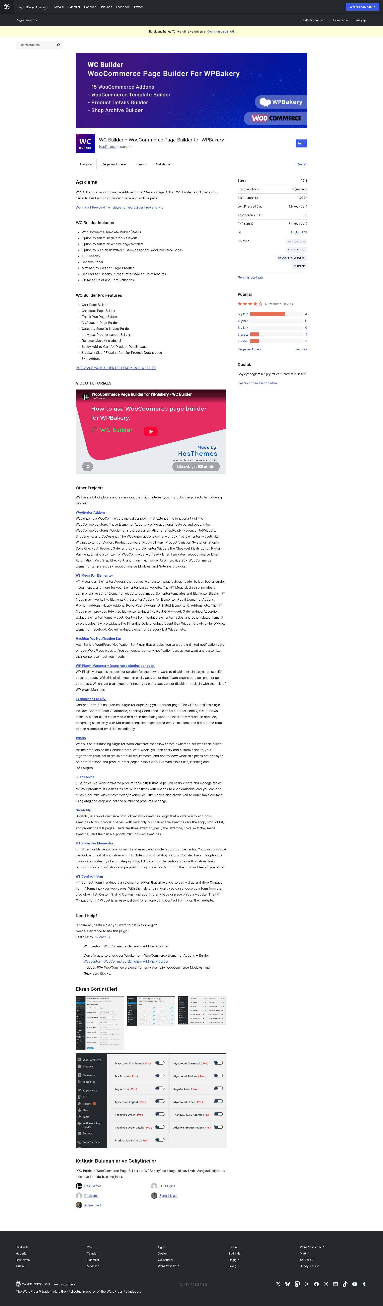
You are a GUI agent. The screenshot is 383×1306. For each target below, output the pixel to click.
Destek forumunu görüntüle (257, 383)
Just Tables (85, 777)
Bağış (234, 1260)
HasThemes (107, 147)
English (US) (299, 232)
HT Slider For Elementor (95, 843)
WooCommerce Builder (292, 257)
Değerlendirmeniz (250, 349)
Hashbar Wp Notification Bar (98, 639)
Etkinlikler (235, 1253)
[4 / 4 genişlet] (221, 1058)
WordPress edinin (362, 7)
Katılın (233, 1247)
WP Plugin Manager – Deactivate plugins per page (115, 666)
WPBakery (299, 265)
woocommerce (296, 249)
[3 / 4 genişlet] (221, 1001)
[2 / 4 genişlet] (170, 1001)
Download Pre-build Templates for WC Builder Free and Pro (120, 207)
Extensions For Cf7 (91, 699)
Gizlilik (20, 1266)
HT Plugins (167, 1186)
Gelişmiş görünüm (250, 277)
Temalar (92, 1253)
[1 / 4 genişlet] (118, 1001)
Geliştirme (163, 164)
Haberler (22, 1253)
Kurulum (141, 164)
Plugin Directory (26, 20)
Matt (304, 1253)
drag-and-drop (296, 241)
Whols (81, 738)
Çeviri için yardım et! (220, 31)
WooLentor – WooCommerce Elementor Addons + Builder (126, 961)
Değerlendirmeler (114, 164)
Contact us (102, 937)
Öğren (162, 1247)
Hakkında (22, 1247)
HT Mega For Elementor (94, 575)
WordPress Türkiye (65, 1284)
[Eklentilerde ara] (58, 45)
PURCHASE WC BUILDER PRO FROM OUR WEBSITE (116, 368)
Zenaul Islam (168, 1196)
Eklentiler (93, 1260)
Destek (302, 164)
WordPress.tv (168, 1266)
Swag (234, 1266)
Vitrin (90, 1247)
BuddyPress (309, 1266)
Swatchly (83, 810)
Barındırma (23, 1260)
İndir (301, 143)
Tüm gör (301, 349)
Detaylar (86, 164)
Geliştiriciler (165, 1260)
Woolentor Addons (91, 512)
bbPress (307, 1260)
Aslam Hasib (93, 1205)
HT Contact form (89, 876)
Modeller (93, 1266)
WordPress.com (312, 1247)
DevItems (91, 1196)
